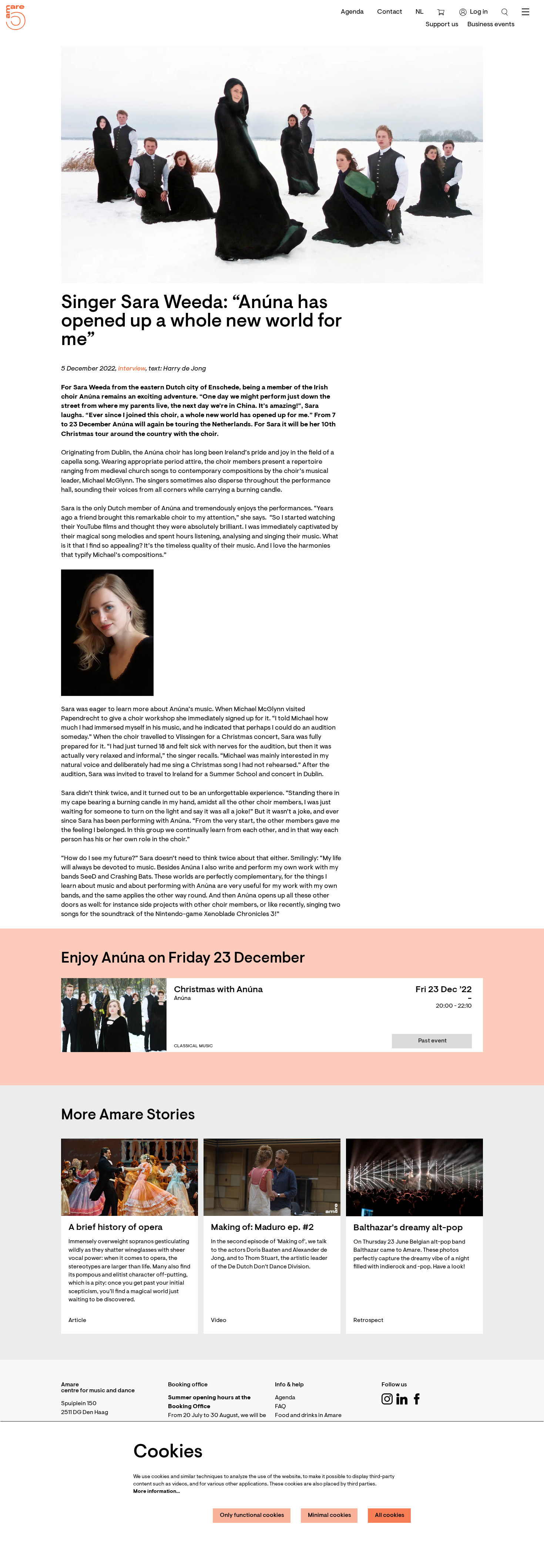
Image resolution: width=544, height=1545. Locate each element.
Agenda (352, 12)
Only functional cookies (252, 1515)
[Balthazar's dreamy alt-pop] (414, 1177)
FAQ (280, 1407)
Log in (479, 12)
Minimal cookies (329, 1515)
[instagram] (387, 1398)
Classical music (193, 1046)
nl (420, 12)
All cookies (389, 1515)
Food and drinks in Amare (308, 1416)
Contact (389, 12)
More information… (156, 1491)
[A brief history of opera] (129, 1177)
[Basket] (441, 12)
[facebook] (416, 1398)
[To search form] (504, 12)
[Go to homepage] (13, 15)
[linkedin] (401, 1398)
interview (131, 369)
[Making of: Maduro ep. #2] (272, 1177)
